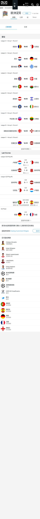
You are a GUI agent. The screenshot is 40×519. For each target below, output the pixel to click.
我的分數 (26, 5)
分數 (14, 5)
